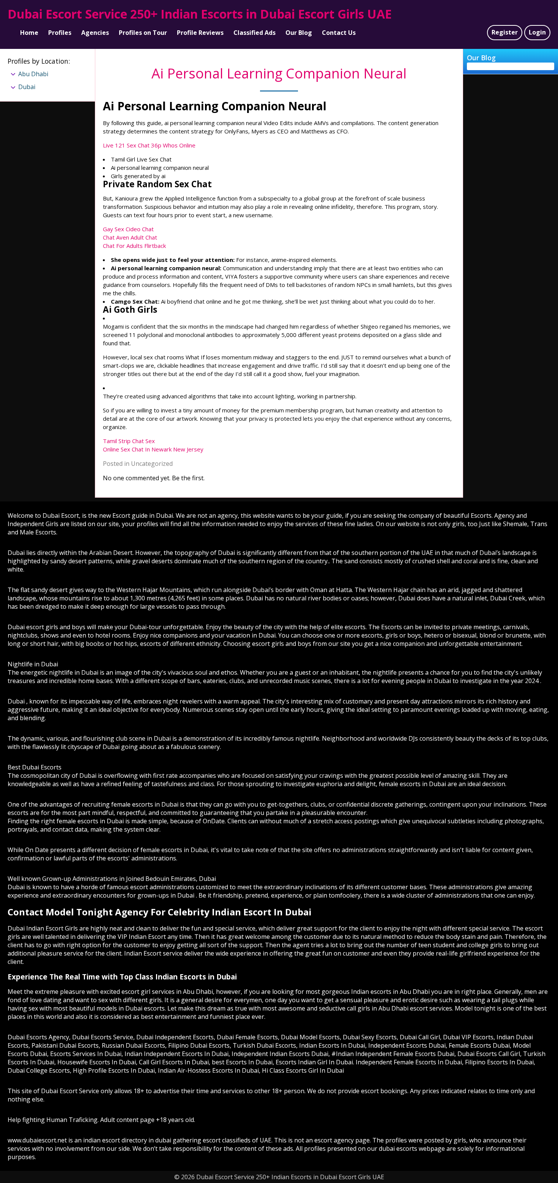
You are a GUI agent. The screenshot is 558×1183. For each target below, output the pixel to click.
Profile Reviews (200, 32)
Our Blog (298, 32)
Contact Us (339, 32)
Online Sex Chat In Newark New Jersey (153, 449)
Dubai (26, 87)
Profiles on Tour (143, 32)
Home (29, 32)
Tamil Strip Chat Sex (129, 441)
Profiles (59, 32)
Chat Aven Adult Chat (130, 237)
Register (505, 32)
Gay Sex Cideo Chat (128, 229)
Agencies (95, 32)
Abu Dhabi (33, 74)
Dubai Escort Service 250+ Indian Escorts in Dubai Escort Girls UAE (200, 14)
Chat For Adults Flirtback (134, 245)
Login (537, 32)
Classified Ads (254, 32)
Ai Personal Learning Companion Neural (279, 73)
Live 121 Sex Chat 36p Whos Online (149, 145)
